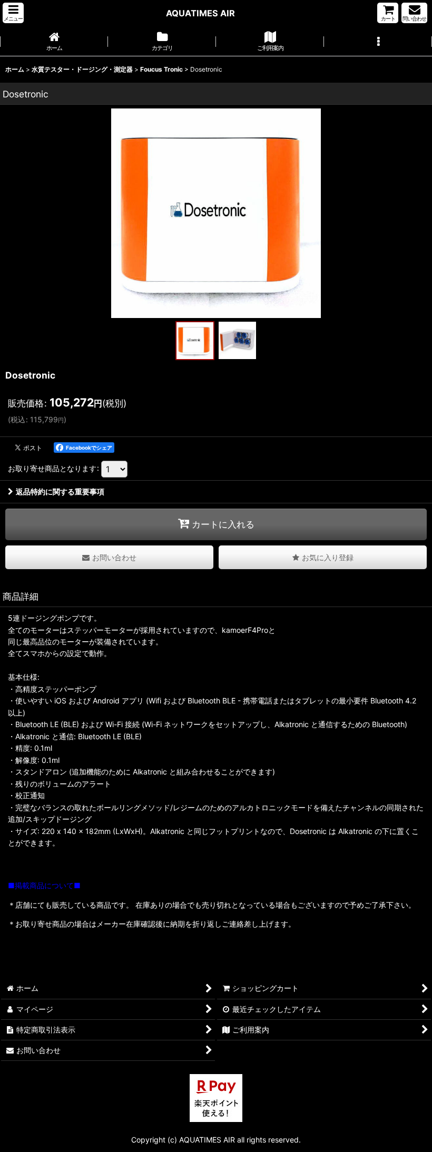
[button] (13, 13)
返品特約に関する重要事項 (60, 491)
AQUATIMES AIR (200, 13)
